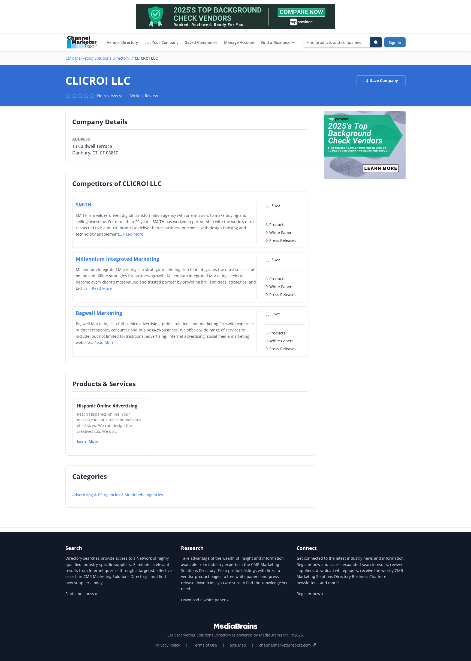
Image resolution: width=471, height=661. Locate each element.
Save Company (384, 80)
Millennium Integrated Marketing (117, 258)
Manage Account (239, 42)
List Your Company (161, 42)
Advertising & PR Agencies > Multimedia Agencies (117, 494)
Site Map (238, 645)
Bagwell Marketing (99, 313)
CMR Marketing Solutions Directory (97, 58)
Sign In (395, 42)
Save (275, 205)
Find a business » (81, 593)
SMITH (83, 204)
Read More (133, 234)
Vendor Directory (122, 42)
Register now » (310, 593)
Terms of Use (205, 645)
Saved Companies (201, 42)
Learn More (87, 441)
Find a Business (275, 42)
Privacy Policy (168, 645)
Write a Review (144, 95)
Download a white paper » (205, 599)
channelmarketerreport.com (285, 645)
